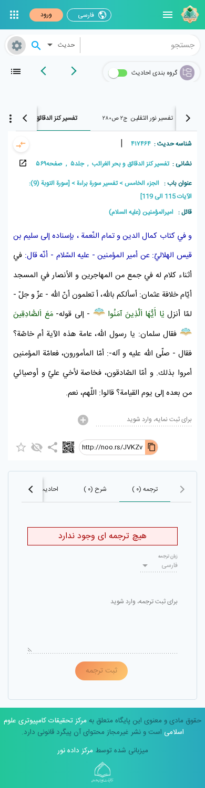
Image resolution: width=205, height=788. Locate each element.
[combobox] (140, 45)
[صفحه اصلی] (189, 14)
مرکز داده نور (75, 751)
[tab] (138, 118)
